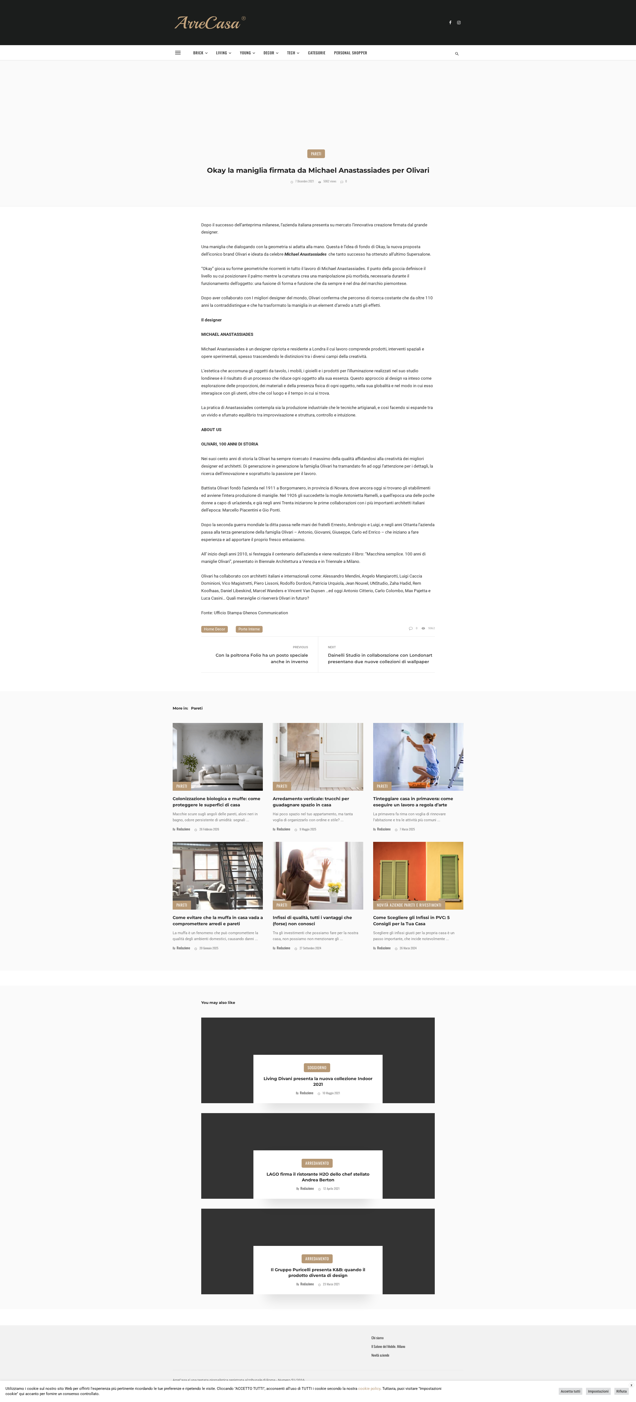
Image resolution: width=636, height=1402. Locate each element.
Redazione (183, 828)
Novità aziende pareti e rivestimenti (409, 905)
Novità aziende (380, 1355)
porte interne (249, 629)
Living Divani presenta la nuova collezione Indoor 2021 (318, 1081)
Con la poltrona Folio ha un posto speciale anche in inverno (262, 658)
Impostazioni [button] (598, 1391)
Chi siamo (377, 1337)
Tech (291, 52)
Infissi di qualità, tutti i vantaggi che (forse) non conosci (312, 920)
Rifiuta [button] (621, 1391)
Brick (198, 52)
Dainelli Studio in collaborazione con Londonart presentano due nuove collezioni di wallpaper (380, 658)
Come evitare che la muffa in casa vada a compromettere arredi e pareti (218, 920)
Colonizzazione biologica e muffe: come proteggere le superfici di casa (216, 801)
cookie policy (369, 1388)
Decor (269, 52)
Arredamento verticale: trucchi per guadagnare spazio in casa (311, 801)
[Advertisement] (318, 112)
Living (221, 52)
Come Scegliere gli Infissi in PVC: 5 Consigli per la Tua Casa (411, 920)
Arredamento (317, 1163)
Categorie (316, 52)
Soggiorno (317, 1067)
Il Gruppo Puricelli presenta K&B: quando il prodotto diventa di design (318, 1272)
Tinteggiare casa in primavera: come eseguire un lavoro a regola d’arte (413, 801)
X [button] (632, 1385)
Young (245, 52)
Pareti (316, 153)
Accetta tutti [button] (570, 1391)
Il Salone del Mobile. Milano (388, 1346)
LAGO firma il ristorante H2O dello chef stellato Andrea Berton (318, 1177)
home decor (214, 629)
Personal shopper (350, 52)
